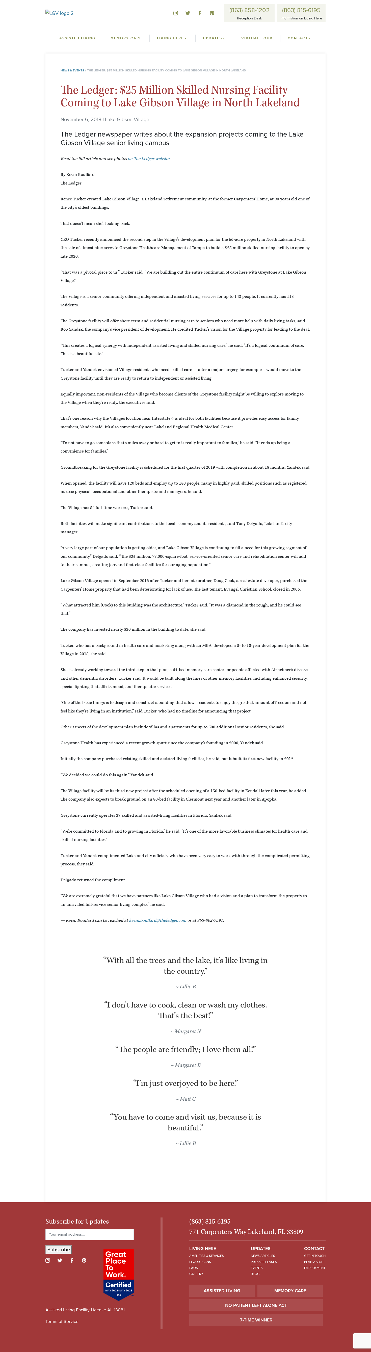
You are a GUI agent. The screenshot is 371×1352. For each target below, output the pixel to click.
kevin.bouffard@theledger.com (157, 920)
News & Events (72, 70)
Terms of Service (61, 1321)
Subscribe (58, 1250)
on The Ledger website (148, 159)
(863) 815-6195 (301, 10)
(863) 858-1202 (249, 10)
